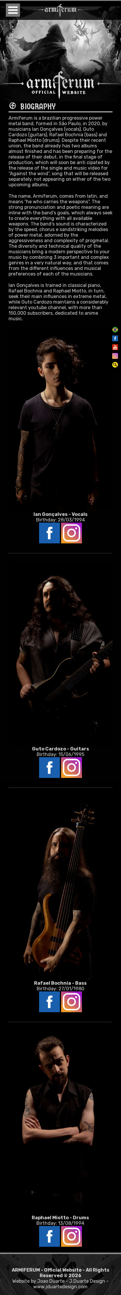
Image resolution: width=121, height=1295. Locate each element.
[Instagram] (115, 357)
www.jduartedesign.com (60, 1286)
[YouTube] (115, 348)
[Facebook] (115, 339)
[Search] (115, 366)
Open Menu (13, 10)
